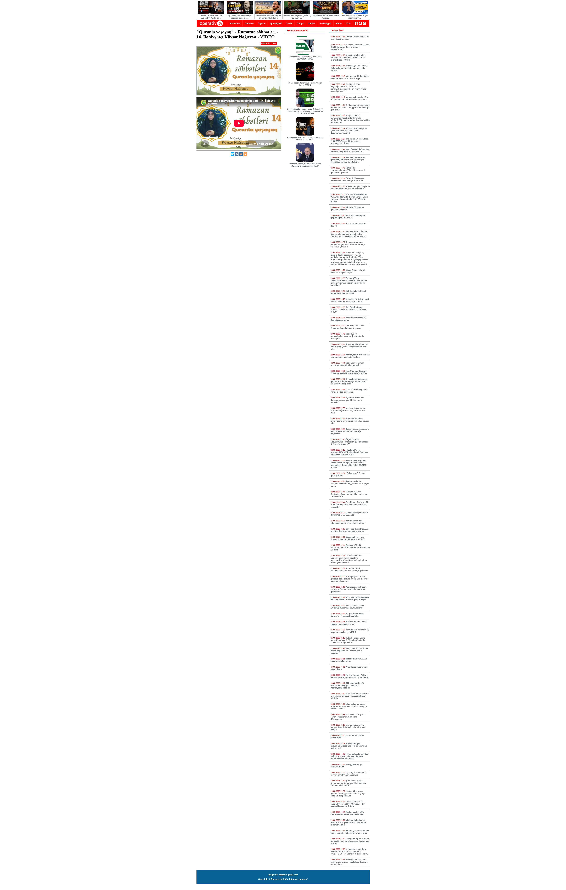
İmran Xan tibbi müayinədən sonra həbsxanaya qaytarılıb (349, 569)
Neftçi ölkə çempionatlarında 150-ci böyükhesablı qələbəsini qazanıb (348, 170)
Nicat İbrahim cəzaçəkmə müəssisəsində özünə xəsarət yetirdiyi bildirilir (349, 695)
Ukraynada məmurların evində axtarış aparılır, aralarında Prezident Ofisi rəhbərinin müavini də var (349, 851)
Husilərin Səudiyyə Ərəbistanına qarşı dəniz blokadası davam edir (350, 420)
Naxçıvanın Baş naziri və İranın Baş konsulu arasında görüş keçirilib (349, 650)
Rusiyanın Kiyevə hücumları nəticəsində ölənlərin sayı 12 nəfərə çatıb (349, 745)
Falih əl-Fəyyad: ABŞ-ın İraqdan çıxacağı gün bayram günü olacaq (350, 676)
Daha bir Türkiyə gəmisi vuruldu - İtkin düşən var (349, 390)
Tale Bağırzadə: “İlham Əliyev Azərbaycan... (354, 17)
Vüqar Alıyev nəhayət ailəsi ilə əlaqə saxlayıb (348, 271)
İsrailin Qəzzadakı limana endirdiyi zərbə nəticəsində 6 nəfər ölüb (350, 831)
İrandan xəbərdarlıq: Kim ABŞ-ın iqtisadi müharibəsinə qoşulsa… (349, 98)
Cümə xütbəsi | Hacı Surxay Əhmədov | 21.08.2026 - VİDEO (305, 58)
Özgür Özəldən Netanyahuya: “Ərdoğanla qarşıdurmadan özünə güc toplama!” (349, 441)
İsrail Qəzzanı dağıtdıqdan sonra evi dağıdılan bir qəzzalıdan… (350, 150)
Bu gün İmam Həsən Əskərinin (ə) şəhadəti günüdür (347, 614)
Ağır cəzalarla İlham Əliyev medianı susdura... (239, 17)
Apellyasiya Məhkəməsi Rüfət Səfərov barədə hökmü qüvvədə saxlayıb (349, 68)
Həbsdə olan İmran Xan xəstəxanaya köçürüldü (349, 660)
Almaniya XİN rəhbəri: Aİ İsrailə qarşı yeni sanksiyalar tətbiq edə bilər (349, 346)
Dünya (300, 23)
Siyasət (261, 23)
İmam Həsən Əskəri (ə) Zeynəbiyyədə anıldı (348, 319)
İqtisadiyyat (276, 23)
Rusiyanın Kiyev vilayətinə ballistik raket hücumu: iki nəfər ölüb (350, 187)
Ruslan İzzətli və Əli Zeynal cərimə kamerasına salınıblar (347, 813)
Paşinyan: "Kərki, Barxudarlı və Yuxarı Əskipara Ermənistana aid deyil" (305, 165)
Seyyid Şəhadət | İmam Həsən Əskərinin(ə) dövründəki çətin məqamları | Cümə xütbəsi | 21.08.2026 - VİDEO (305, 111)
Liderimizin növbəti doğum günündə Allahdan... (268, 17)
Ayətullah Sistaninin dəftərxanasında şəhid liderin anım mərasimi (347, 400)
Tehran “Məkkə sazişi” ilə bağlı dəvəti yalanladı (350, 37)
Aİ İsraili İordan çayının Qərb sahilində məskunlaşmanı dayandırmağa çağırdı (349, 130)
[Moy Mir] (241, 154)
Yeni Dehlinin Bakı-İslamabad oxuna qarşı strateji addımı (348, 522)
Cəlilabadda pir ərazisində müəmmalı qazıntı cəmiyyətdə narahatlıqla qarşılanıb (350, 107)
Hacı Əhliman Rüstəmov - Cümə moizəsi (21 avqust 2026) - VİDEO (305, 139)
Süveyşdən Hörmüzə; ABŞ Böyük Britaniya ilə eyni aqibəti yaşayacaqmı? (350, 47)
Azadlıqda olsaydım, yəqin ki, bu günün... (297, 17)
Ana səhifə (234, 23)
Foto (348, 23)
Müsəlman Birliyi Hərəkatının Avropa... (326, 17)
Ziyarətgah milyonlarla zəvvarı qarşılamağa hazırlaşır (348, 773)
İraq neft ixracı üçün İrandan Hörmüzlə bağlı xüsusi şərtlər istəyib (348, 727)
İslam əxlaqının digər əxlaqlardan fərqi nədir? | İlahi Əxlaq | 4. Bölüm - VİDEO (349, 706)
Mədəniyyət (325, 23)
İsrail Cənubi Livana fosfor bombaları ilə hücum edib (347, 364)
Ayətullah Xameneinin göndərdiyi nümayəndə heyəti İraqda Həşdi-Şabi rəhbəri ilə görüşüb (348, 159)
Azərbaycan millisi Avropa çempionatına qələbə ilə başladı (350, 356)
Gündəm (249, 23)
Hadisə (311, 23)
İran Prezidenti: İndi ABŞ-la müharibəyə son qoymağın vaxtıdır (350, 530)
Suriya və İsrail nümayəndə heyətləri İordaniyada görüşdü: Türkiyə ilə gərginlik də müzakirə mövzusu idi (350, 119)
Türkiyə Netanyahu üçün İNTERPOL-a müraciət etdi (349, 514)
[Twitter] (232, 154)
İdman (339, 23)
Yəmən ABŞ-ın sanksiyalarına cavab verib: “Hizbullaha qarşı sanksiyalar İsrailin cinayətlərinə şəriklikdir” (349, 281)
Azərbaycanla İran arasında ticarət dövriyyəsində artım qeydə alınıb (350, 483)
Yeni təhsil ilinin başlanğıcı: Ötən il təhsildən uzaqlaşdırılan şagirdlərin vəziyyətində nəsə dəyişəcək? (348, 87)
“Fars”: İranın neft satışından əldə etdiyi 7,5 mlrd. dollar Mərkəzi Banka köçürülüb (348, 803)
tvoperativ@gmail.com (286, 875)
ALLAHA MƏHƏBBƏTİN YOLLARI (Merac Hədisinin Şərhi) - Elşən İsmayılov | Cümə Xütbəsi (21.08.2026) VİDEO (349, 198)
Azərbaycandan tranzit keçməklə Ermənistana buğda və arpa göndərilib (348, 589)
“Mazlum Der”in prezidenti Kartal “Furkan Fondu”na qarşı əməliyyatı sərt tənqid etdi (349, 452)
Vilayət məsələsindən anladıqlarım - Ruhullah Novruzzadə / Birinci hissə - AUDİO (348, 57)
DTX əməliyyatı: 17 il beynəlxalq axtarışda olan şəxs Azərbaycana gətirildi (347, 685)
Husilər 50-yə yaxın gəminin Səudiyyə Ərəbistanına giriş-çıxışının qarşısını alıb (348, 793)
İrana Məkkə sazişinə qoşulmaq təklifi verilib (348, 216)
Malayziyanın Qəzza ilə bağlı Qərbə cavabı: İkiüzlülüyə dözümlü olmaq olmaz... (349, 861)
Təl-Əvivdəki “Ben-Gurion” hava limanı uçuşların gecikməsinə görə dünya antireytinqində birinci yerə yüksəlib (349, 559)
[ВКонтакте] (236, 154)
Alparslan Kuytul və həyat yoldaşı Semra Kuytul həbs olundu (350, 300)
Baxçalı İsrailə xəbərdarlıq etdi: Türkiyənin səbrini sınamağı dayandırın (350, 431)
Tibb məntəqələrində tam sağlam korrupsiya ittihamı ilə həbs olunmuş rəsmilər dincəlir (349, 756)
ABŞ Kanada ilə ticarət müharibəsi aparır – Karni (348, 292)
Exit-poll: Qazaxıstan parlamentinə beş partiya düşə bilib (348, 179)
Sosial (289, 23)
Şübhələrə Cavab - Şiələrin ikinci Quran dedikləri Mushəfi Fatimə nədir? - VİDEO (348, 783)
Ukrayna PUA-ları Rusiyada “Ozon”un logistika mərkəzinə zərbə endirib (349, 494)
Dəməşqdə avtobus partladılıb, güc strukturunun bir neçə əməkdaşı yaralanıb (348, 244)
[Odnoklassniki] (245, 154)
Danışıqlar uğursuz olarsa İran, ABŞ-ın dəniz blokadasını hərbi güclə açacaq (350, 841)
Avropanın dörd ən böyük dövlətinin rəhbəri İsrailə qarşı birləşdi (350, 598)
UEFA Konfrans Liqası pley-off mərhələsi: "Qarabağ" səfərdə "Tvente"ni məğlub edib (348, 640)
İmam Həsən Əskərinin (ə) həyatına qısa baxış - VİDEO (305, 84)
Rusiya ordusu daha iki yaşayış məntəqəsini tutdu (349, 623)
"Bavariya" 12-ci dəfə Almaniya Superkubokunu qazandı (348, 327)
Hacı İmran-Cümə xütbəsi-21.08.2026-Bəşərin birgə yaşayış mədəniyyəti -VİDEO (350, 141)
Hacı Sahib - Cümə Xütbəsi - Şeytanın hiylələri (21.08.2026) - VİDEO (349, 309)
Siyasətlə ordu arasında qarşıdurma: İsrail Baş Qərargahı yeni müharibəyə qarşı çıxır (349, 381)
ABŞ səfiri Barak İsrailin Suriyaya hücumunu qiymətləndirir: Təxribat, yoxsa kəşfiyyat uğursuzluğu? (349, 234)
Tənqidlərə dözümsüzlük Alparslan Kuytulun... (210, 17)
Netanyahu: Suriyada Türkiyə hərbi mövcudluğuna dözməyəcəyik (347, 716)
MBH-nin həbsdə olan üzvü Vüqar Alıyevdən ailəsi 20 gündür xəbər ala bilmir (348, 822)
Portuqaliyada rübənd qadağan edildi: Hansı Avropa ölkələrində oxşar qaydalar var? (349, 578)
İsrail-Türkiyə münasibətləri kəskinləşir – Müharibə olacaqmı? (347, 336)
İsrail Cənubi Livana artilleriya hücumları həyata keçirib (347, 606)
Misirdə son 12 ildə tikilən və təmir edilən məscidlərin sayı (350, 77)
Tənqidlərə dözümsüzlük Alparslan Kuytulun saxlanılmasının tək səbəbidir (349, 504)
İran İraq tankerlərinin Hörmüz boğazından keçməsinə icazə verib (348, 410)
